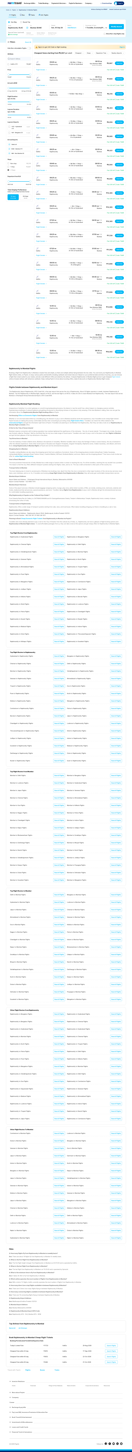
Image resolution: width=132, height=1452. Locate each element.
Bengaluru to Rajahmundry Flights (78, 656)
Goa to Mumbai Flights (17, 924)
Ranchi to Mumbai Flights (75, 962)
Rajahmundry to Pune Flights (19, 574)
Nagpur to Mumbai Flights (18, 932)
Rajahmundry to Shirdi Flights (19, 604)
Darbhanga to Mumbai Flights (77, 969)
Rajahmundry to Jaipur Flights (76, 589)
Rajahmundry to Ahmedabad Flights (22, 567)
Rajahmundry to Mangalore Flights (21, 582)
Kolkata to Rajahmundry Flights (20, 701)
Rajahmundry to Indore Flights (77, 626)
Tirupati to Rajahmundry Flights (20, 686)
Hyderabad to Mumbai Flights (20, 902)
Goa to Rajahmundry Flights (76, 686)
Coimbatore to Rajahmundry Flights (22, 708)
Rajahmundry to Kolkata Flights (20, 597)
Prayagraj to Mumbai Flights (76, 992)
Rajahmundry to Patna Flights (19, 611)
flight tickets (116, 377)
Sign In (122, 47)
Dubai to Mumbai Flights (18, 984)
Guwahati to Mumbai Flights (19, 999)
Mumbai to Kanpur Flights (18, 865)
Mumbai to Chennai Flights (19, 798)
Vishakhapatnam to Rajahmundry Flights (80, 671)
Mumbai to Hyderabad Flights (77, 783)
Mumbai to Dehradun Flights (76, 872)
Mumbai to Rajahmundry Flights (20, 671)
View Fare (119, 63)
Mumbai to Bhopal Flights (75, 843)
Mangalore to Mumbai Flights (76, 999)
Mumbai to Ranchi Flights (18, 850)
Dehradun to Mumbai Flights (19, 992)
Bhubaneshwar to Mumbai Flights (78, 947)
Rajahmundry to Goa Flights (76, 574)
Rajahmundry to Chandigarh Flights (78, 611)
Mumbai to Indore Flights (75, 820)
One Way (14, 22)
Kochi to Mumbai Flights (18, 977)
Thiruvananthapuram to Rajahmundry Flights (24, 731)
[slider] (9, 75)
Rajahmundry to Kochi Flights (76, 559)
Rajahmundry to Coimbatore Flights (79, 582)
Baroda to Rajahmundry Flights (20, 716)
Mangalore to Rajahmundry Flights (78, 701)
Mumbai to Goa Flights (17, 805)
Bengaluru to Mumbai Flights (76, 895)
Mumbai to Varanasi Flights (76, 790)
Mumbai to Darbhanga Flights (20, 843)
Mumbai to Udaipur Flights (75, 828)
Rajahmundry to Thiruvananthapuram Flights (81, 634)
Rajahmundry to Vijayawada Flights (21, 1089)
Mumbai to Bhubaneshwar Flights (21, 835)
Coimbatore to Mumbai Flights (20, 1133)
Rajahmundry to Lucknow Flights (78, 604)
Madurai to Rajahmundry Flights (77, 746)
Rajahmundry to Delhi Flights (76, 544)
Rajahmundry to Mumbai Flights (77, 552)
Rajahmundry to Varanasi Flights (20, 559)
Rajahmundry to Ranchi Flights (77, 1111)
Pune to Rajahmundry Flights (19, 693)
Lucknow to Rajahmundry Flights (78, 723)
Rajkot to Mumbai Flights (18, 1230)
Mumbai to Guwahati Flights (19, 880)
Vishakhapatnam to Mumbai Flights (21, 969)
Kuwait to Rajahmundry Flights (20, 761)
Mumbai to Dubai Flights (18, 872)
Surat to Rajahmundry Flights (76, 761)
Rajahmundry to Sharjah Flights (77, 619)
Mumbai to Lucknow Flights (19, 783)
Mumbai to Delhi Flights (18, 775)
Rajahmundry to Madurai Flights (20, 626)
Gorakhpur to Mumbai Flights (19, 954)
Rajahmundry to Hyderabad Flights (21, 537)
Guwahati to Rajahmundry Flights (21, 746)
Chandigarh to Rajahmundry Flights (21, 723)
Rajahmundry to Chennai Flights (20, 544)
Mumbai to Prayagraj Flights (76, 865)
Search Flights (59, 537)
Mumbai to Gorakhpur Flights (76, 835)
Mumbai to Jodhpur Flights (76, 858)
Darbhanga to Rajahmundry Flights (21, 753)
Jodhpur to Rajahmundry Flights (20, 738)
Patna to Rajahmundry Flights (76, 708)
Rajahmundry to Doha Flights (19, 634)
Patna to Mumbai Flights (75, 932)
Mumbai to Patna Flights (75, 813)
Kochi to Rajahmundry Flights (76, 693)
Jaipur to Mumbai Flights (18, 910)
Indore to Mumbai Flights (75, 939)
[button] (30, 34)
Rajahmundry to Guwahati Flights (78, 641)
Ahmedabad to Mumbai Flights (20, 917)
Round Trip (26, 22)
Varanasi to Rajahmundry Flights (20, 678)
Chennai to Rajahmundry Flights (20, 663)
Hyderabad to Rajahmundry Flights (21, 656)
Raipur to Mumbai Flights (18, 947)
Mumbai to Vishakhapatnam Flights (21, 858)
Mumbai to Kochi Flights (75, 850)
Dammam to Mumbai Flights (76, 1156)
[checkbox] (104, 34)
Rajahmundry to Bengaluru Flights (78, 537)
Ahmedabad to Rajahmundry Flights (79, 678)
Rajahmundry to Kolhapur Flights (20, 641)
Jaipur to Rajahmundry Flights (76, 716)
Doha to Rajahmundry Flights (76, 753)
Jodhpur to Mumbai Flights (76, 984)
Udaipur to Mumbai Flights (75, 954)
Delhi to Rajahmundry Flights (76, 663)
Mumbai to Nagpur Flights (18, 813)
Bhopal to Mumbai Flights (18, 962)
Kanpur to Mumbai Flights (75, 977)
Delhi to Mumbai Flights (18, 895)
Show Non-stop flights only (115, 34)
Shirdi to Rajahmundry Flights (76, 731)
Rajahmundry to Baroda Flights (77, 597)
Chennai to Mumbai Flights (76, 910)
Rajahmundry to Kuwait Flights (20, 619)
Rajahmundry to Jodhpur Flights (20, 589)
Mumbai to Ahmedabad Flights (77, 798)
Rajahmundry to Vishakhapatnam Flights (23, 552)
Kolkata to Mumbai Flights (75, 924)
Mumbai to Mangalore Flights (76, 880)
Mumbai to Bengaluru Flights (76, 775)
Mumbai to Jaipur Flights (18, 790)
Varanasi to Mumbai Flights (76, 917)
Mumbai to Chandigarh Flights (20, 820)
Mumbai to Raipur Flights (18, 828)
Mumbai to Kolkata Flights (75, 805)
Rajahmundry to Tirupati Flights (77, 567)
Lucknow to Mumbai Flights (76, 902)
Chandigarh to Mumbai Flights (20, 939)
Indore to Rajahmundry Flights (77, 738)
